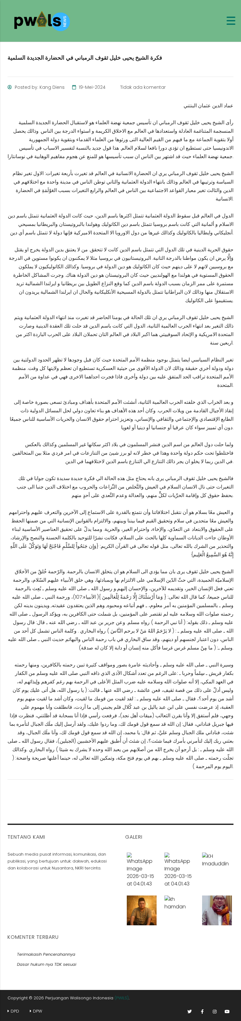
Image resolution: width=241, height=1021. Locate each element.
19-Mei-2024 (91, 87)
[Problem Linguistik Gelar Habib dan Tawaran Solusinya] (179, 867)
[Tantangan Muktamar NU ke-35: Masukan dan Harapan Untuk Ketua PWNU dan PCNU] (217, 867)
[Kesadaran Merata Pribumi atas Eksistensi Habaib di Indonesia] (179, 908)
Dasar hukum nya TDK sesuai (46, 964)
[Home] (43, 20)
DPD (15, 1011)
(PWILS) (122, 998)
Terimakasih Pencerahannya (46, 954)
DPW (37, 1011)
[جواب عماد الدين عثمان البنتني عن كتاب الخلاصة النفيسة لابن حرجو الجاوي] (217, 908)
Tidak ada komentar (142, 87)
